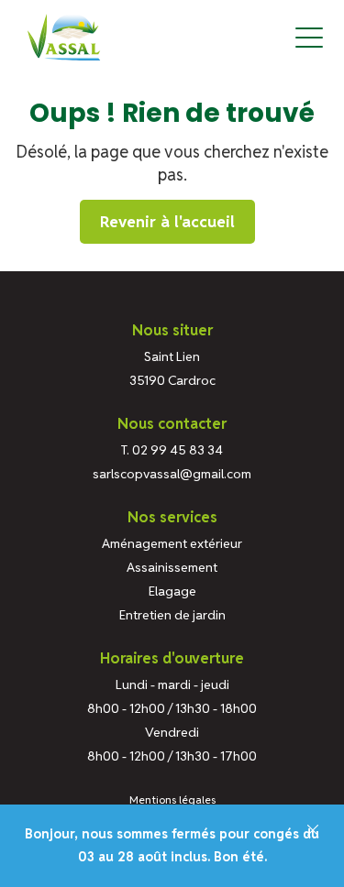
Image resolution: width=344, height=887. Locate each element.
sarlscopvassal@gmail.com (172, 473)
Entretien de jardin (172, 615)
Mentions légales (172, 799)
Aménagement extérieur (172, 543)
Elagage (172, 591)
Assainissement (172, 567)
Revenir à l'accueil (167, 222)
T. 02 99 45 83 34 (172, 450)
